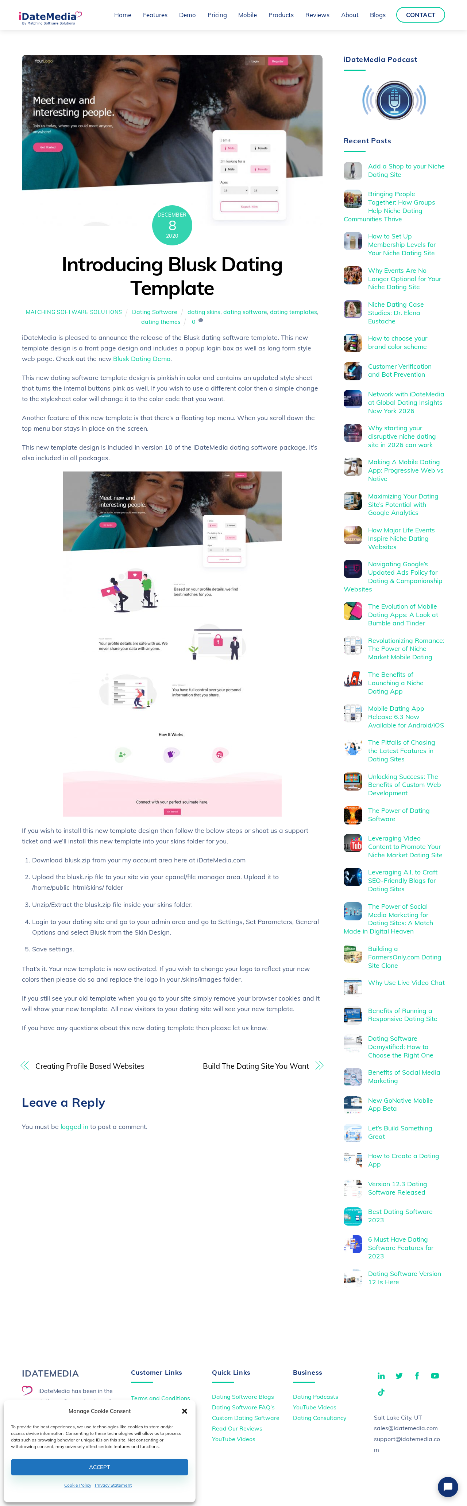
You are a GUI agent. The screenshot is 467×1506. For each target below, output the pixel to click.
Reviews (317, 15)
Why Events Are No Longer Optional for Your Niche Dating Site (404, 278)
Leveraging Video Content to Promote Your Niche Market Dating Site (405, 846)
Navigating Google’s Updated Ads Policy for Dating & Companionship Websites (393, 576)
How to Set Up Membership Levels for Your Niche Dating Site (402, 244)
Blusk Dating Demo (141, 358)
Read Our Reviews (237, 1428)
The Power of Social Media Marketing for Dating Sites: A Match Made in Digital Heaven (388, 918)
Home (122, 15)
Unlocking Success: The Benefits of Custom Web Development (404, 784)
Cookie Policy (77, 1485)
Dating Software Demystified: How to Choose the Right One (400, 1046)
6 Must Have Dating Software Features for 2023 (400, 1247)
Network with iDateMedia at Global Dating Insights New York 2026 (406, 402)
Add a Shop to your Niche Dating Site (406, 170)
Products (281, 15)
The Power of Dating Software (399, 814)
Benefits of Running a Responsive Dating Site (402, 1014)
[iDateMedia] (50, 22)
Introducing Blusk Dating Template (172, 275)
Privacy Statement (113, 1485)
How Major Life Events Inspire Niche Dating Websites (401, 538)
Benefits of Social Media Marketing (404, 1076)
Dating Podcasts (315, 1396)
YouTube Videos (233, 1439)
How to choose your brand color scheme (397, 342)
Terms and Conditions (160, 1398)
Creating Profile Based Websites (89, 1066)
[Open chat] (448, 1487)
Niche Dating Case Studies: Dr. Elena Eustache (396, 312)
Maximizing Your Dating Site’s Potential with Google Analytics (403, 504)
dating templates (293, 311)
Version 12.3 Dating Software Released (397, 1188)
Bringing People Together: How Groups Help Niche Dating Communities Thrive (390, 206)
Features (155, 15)
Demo (187, 15)
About (350, 15)
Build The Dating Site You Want (256, 1066)
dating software (245, 311)
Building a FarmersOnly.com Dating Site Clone (404, 956)
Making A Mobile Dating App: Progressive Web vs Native (406, 470)
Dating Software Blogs (243, 1396)
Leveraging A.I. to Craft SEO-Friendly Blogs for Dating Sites (402, 880)
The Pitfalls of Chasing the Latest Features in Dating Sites (401, 750)
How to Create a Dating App (403, 1160)
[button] (184, 1411)
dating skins (204, 311)
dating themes (161, 321)
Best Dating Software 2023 (400, 1215)
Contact (420, 15)
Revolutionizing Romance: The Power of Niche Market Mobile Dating (406, 648)
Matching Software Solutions (74, 312)
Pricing (217, 15)
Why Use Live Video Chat (406, 982)
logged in (74, 1126)
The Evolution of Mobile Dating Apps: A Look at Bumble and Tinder (403, 614)
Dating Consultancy (319, 1417)
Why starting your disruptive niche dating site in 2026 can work (402, 436)
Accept (99, 1467)
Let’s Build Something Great (400, 1132)
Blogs (378, 15)
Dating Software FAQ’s (243, 1407)
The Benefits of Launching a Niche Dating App (396, 682)
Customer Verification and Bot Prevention (400, 370)
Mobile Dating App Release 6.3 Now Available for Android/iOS (406, 716)
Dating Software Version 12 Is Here (404, 1277)
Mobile (247, 15)
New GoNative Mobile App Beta (400, 1104)
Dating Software (154, 311)
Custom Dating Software (245, 1417)
